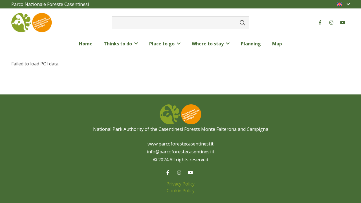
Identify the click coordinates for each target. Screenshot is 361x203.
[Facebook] (320, 22)
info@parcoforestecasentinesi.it (180, 152)
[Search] (242, 22)
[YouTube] (342, 22)
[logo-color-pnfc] (31, 22)
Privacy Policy (180, 184)
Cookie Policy (181, 190)
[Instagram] (331, 22)
